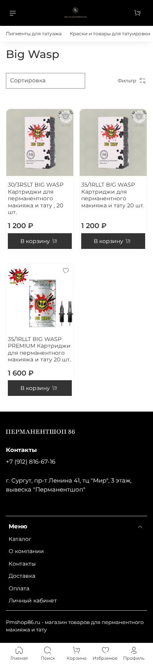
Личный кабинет (33, 600)
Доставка (22, 575)
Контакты (22, 563)
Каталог (20, 538)
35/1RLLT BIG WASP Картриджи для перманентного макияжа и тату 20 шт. (112, 195)
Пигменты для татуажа (34, 33)
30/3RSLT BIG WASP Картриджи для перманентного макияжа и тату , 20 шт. (36, 198)
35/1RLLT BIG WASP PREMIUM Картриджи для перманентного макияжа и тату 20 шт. (39, 349)
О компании (26, 551)
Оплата (19, 588)
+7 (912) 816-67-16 (30, 461)
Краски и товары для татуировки (110, 33)
